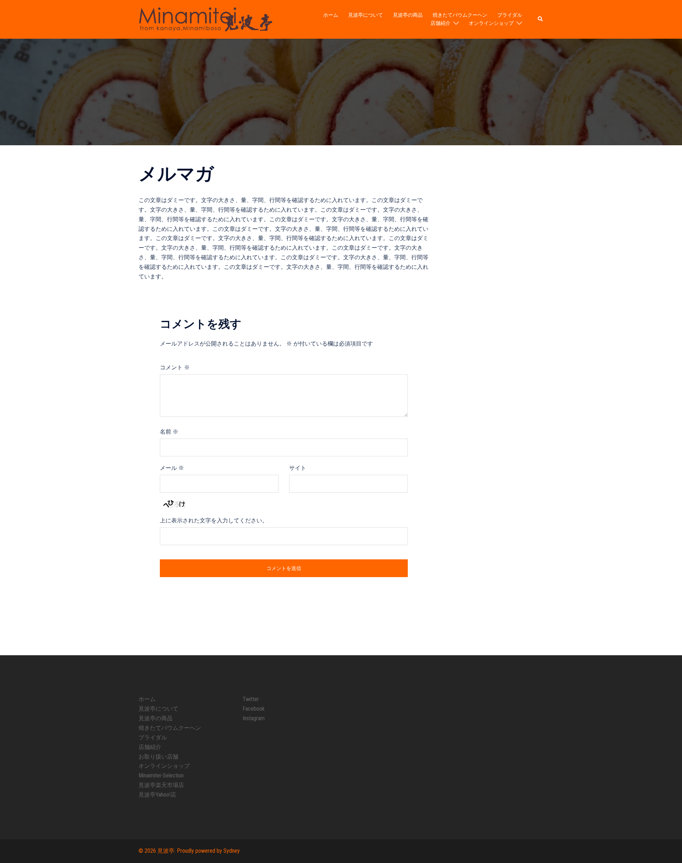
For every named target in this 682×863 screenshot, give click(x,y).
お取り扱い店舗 (158, 756)
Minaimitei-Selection (161, 775)
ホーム (330, 15)
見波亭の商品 (408, 15)
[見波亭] (205, 19)
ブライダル (509, 15)
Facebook (254, 708)
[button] (540, 19)
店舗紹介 (440, 23)
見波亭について (365, 15)
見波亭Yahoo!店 (157, 794)
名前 (169, 431)
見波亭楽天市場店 (161, 785)
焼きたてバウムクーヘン (460, 15)
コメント (175, 367)
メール (172, 468)
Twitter (251, 699)
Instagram (254, 718)
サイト (297, 468)
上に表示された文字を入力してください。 (214, 520)
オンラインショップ (491, 23)
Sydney (231, 850)
